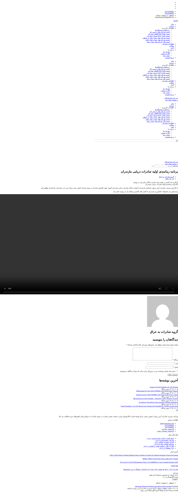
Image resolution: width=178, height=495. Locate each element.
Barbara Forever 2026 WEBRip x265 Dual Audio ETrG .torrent (157, 395)
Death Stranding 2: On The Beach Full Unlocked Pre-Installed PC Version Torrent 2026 (149, 406)
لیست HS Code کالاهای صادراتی (159, 34)
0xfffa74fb (174, 466)
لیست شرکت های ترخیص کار (159, 32)
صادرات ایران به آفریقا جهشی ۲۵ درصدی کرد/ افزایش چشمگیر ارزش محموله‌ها (151, 469)
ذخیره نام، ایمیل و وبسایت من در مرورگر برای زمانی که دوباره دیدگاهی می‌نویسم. (148, 371)
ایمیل (175, 367)
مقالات (171, 46)
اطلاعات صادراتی (168, 44)
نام (176, 363)
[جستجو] (152, 166)
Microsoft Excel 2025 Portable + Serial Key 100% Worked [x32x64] (155, 398)
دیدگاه (175, 360)
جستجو (175, 166)
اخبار (172, 48)
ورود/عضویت (169, 58)
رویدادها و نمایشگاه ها (162, 30)
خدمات (171, 26)
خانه (172, 24)
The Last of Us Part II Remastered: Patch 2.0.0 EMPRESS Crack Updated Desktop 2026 (149, 462)
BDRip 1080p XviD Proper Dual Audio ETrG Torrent (160, 459)
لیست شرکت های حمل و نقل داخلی (157, 40)
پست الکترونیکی (172, 477)
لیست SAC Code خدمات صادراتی (158, 36)
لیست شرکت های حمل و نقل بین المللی (156, 38)
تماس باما (166, 56)
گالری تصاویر (165, 54)
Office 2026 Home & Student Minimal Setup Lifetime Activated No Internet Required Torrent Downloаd (144, 455)
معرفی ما (166, 52)
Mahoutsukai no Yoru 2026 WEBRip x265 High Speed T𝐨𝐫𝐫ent (157, 391)
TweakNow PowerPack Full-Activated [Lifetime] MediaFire (158, 402)
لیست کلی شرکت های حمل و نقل (158, 42)
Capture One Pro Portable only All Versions (164, 387)
